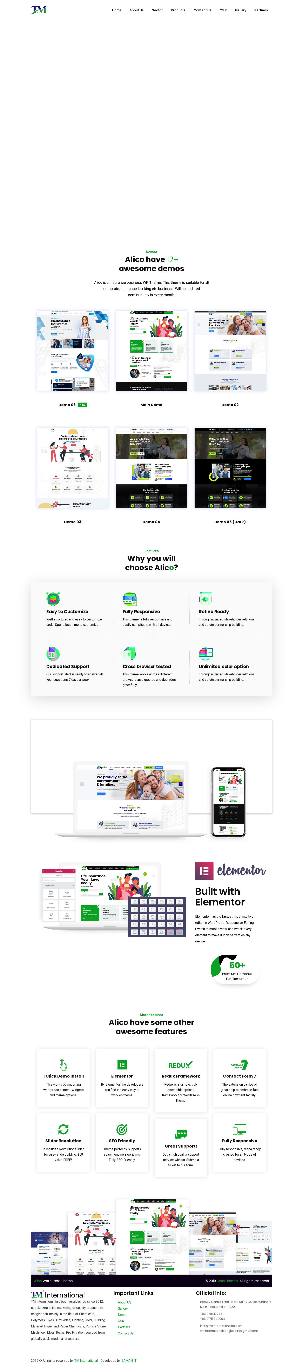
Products (178, 10)
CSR (223, 10)
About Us (136, 10)
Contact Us (202, 10)
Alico (38, 1281)
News (121, 1315)
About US (124, 1302)
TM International (86, 1361)
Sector (157, 10)
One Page (73, 347)
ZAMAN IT (128, 1361)
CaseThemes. (228, 1281)
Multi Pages (72, 330)
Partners (261, 10)
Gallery (240, 10)
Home (116, 10)
